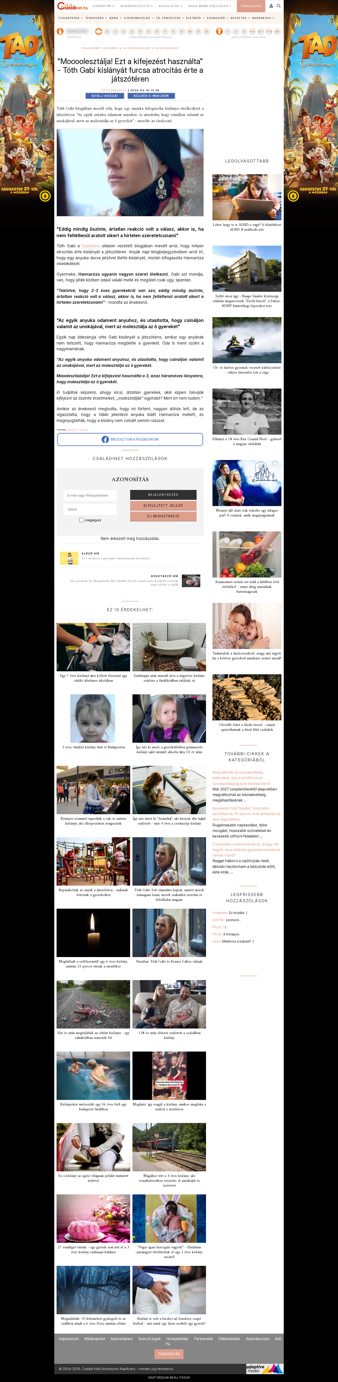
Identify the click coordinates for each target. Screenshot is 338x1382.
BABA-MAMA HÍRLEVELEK (208, 6)
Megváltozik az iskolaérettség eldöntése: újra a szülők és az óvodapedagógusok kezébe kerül (241, 778)
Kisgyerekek (167, 48)
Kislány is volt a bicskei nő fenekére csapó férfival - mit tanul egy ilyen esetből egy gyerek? (169, 1321)
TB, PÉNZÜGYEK (168, 18)
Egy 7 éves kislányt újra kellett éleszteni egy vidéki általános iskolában (93, 678)
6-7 (260, 31)
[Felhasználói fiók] (271, 4)
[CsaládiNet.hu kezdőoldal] (72, 6)
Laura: (233, 941)
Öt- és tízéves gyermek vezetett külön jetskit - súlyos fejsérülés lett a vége (247, 370)
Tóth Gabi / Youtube (77, 429)
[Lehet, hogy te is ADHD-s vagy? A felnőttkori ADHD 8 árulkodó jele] (246, 197)
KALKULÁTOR (169, 6)
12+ (277, 31)
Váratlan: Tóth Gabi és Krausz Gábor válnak (169, 961)
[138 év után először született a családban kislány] (169, 1004)
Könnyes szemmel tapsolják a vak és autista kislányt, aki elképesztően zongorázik (93, 821)
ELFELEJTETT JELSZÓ (163, 505)
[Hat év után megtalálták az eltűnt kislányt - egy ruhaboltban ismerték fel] (93, 1004)
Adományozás (257, 1339)
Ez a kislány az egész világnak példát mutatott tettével (93, 1178)
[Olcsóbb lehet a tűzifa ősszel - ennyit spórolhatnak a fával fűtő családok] (246, 697)
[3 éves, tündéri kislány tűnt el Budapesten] (93, 718)
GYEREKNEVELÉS (137, 18)
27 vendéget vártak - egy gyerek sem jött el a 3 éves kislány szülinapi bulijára (93, 1249)
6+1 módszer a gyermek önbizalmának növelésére (116, 558)
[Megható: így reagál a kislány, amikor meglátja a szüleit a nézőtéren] (169, 1076)
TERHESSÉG (94, 18)
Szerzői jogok (149, 1339)
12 (206, 31)
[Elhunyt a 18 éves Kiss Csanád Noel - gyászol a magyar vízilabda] (246, 412)
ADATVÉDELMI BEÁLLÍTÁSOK (169, 1377)
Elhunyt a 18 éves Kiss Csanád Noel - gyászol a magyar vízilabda (246, 441)
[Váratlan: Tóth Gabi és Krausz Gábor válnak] (169, 933)
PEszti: (219, 927)
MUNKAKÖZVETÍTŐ (135, 6)
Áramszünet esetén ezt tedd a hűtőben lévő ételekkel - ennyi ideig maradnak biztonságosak (247, 587)
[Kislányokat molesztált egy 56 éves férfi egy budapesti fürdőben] (93, 1076)
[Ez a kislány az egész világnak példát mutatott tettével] (93, 1147)
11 (198, 31)
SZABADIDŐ (216, 18)
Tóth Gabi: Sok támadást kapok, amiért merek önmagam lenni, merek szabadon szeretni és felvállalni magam (169, 895)
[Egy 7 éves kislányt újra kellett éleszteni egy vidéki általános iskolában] (93, 647)
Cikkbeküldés (229, 1339)
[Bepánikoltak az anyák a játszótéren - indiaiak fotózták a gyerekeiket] (93, 861)
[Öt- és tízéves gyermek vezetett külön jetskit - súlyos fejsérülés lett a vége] (246, 340)
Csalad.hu (91, 245)
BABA (114, 18)
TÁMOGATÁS (251, 6)
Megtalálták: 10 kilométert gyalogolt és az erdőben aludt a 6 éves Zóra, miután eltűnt (93, 1321)
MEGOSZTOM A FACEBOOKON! (134, 439)
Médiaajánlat (94, 1339)
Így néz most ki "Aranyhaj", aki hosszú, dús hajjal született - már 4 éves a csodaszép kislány (169, 821)
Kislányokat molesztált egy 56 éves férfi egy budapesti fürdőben (93, 1107)
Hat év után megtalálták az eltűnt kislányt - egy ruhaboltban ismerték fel (93, 1035)
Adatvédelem (122, 1339)
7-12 (269, 31)
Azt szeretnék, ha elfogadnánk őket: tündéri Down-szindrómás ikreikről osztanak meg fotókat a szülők (124, 583)
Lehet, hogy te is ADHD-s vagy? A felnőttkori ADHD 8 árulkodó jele (247, 227)
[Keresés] (279, 4)
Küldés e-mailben (151, 95)
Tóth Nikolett (114, 90)
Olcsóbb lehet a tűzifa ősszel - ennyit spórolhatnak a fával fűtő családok (247, 727)
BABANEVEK (261, 18)
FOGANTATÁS (69, 18)
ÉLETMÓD (193, 18)
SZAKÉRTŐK (102, 6)
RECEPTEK (238, 18)
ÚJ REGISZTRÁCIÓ (163, 516)
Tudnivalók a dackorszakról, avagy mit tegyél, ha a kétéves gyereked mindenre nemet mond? (246, 656)
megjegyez (93, 520)
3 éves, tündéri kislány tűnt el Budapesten (93, 747)
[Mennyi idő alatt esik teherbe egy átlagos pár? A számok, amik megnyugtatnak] (246, 483)
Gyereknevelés (137, 48)
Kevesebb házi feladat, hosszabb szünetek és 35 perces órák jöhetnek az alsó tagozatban (246, 814)
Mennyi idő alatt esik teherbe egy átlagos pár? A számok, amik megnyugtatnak (247, 513)
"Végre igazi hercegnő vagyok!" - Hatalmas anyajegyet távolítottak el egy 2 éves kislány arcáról (169, 1252)
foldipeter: (229, 913)
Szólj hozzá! (105, 95)
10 (189, 31)
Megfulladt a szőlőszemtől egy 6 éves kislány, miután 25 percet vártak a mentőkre (93, 964)
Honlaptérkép (177, 1339)
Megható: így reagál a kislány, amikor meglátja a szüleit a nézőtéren (169, 1107)
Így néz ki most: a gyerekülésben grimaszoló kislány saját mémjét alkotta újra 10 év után (169, 749)
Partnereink (203, 1339)
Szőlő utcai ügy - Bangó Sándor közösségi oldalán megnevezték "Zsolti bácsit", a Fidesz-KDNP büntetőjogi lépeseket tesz (247, 301)
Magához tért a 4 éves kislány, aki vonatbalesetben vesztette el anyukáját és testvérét (169, 1181)
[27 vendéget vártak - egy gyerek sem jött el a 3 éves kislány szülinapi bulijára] (93, 1218)
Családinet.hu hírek (100, 48)
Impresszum (69, 1339)
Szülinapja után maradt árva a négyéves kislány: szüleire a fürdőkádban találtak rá (169, 678)
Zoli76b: (226, 920)
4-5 (252, 31)
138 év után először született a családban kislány (169, 1035)
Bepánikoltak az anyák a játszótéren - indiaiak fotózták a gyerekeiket (93, 892)
